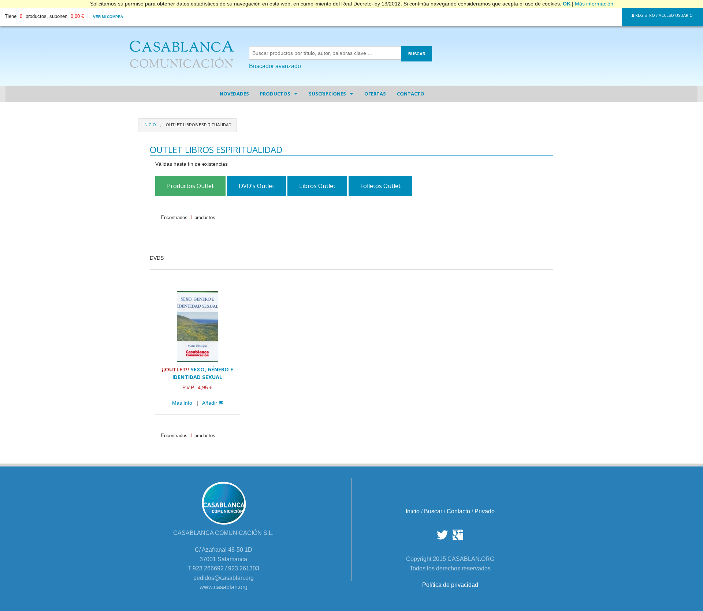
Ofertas (375, 93)
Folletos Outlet (380, 186)
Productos (275, 93)
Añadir (210, 403)
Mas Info (182, 403)
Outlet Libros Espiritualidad (198, 125)
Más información (594, 4)
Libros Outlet (317, 186)
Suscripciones (327, 93)
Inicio (150, 125)
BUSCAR (416, 54)
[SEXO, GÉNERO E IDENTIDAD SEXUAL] (197, 326)
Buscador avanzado (275, 66)
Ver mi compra (108, 17)
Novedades (234, 93)
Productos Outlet (190, 186)
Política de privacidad (450, 585)
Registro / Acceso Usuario (663, 15)
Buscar (433, 511)
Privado (485, 511)
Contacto (410, 93)
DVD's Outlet (256, 186)
